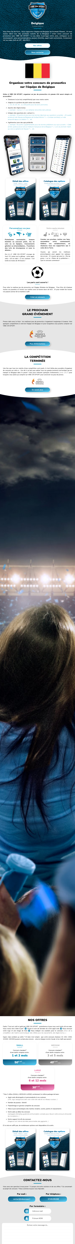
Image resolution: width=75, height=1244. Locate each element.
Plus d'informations (37, 344)
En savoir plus (37, 390)
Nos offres (37, 46)
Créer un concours (37, 297)
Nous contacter (37, 52)
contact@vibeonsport (21, 1199)
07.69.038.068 (53, 1199)
